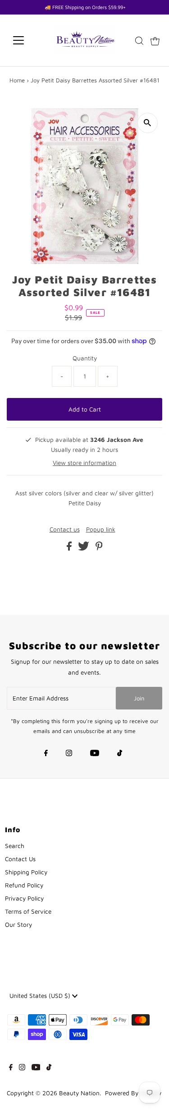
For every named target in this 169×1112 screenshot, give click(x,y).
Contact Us (20, 859)
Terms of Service (28, 911)
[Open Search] (139, 40)
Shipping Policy (26, 872)
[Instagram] (69, 754)
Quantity (85, 358)
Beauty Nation (79, 1093)
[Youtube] (94, 754)
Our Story (18, 924)
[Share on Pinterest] (99, 548)
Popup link (100, 530)
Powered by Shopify (133, 1093)
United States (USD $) (40, 995)
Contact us (65, 530)
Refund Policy (24, 885)
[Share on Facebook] (70, 548)
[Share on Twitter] (84, 548)
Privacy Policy (24, 898)
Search (14, 845)
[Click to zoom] (147, 123)
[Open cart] (155, 40)
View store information (84, 462)
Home (17, 80)
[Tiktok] (119, 754)
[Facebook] (46, 754)
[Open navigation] (25, 40)
